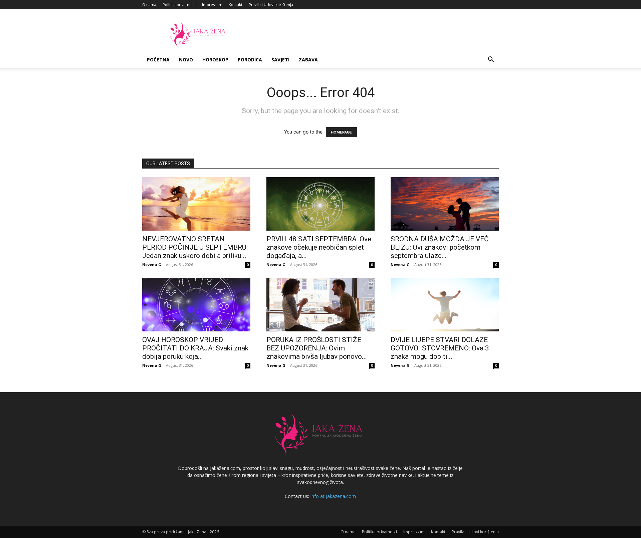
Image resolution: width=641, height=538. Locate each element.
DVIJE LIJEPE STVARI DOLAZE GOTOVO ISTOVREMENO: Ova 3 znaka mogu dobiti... (440, 348)
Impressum (212, 4)
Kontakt (235, 4)
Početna (158, 59)
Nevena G (151, 264)
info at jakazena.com (333, 496)
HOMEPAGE (341, 132)
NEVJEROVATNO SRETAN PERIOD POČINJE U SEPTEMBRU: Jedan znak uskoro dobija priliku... (195, 247)
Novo (186, 59)
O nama (149, 4)
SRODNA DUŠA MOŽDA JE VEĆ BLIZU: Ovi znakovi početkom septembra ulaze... (440, 247)
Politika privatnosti (179, 4)
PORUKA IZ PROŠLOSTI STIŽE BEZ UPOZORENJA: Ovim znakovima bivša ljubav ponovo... (316, 348)
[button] (491, 60)
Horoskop (215, 59)
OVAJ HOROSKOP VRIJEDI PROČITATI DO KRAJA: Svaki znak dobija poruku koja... (195, 348)
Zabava (308, 59)
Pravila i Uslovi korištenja (271, 4)
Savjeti (280, 59)
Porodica (250, 59)
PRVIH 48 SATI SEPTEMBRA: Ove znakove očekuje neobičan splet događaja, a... (318, 247)
